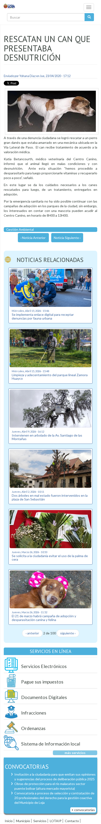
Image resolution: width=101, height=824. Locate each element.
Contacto (72, 821)
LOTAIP (56, 821)
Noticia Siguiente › (67, 238)
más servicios (75, 753)
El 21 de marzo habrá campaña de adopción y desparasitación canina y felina (44, 617)
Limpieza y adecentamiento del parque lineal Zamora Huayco (50, 376)
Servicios (40, 821)
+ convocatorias (83, 810)
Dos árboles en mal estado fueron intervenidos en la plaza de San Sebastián (50, 497)
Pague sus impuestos (42, 681)
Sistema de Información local (50, 743)
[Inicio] (9, 5)
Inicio (9, 821)
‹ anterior (32, 633)
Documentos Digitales (44, 697)
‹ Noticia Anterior (33, 238)
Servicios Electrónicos (44, 666)
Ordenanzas (33, 728)
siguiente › (68, 633)
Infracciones (33, 712)
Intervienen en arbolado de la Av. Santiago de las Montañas (47, 437)
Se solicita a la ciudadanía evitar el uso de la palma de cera (50, 557)
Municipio (23, 821)
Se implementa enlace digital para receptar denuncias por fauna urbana (43, 316)
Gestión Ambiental (20, 229)
